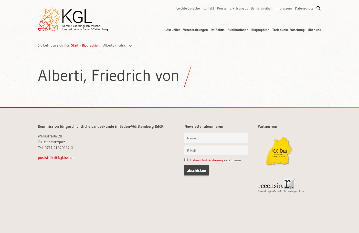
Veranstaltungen (195, 30)
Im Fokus (217, 30)
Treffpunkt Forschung (288, 30)
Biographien (260, 30)
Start (74, 45)
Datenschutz (304, 8)
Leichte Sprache (188, 8)
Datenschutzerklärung (206, 160)
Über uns (314, 30)
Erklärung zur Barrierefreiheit (251, 8)
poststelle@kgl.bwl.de (56, 157)
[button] (318, 8)
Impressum (283, 8)
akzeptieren (215, 160)
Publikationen (237, 30)
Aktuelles (173, 30)
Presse (222, 8)
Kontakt (208, 8)
